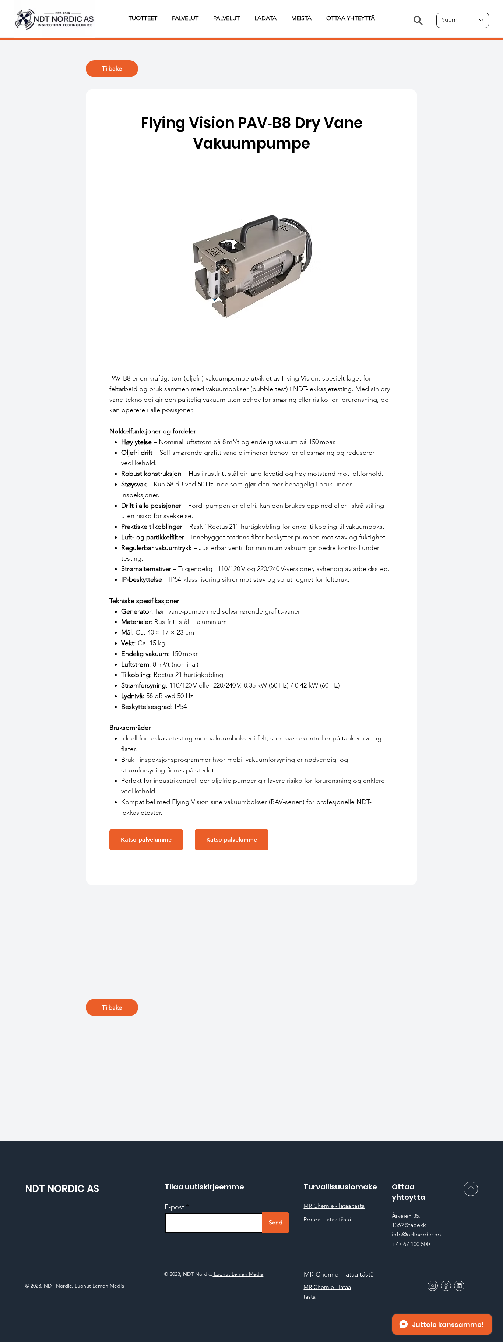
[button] (146, 839)
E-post (174, 1207)
